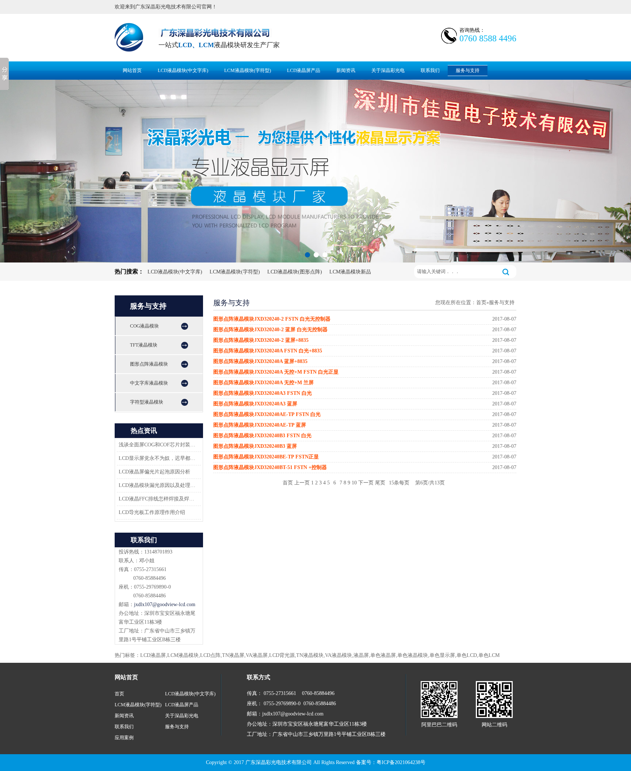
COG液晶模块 (144, 326)
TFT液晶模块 (143, 345)
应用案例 (124, 737)
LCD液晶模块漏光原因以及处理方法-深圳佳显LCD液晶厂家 (158, 485)
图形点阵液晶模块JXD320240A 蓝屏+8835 (260, 361)
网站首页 (132, 70)
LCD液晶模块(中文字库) (183, 70)
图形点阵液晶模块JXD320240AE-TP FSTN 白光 (267, 414)
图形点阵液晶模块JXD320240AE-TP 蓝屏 (259, 425)
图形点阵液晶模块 (149, 364)
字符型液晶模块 (146, 402)
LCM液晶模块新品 (350, 272)
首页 (481, 302)
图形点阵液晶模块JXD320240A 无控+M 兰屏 (263, 382)
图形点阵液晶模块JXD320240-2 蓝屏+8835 (261, 340)
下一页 (366, 482)
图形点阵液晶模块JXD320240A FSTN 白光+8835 (267, 351)
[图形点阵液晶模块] (315, 171)
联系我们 (430, 70)
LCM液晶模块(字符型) (247, 70)
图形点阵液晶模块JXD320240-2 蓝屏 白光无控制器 (270, 329)
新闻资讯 (345, 70)
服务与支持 (467, 70)
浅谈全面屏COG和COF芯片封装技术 (158, 444)
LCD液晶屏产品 (303, 70)
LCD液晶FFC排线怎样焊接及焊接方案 (158, 499)
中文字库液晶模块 (149, 383)
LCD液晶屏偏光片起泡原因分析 (154, 472)
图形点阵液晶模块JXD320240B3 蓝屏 (255, 446)
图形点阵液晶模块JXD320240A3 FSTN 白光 (262, 393)
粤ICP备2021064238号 (400, 762)
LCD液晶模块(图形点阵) (294, 272)
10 (354, 482)
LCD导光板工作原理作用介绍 (152, 512)
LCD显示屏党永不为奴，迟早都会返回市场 (158, 458)
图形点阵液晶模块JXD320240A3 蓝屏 (255, 404)
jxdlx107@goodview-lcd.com (164, 604)
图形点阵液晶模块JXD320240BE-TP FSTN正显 (266, 457)
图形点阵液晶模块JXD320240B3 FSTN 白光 (262, 435)
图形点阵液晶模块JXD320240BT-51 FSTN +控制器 (270, 467)
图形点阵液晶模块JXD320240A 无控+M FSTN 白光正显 (276, 372)
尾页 (380, 482)
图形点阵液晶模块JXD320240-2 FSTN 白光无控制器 (271, 319)
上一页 (302, 482)
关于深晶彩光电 (388, 70)
